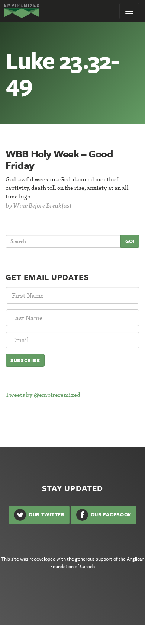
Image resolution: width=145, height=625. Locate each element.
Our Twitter (45, 514)
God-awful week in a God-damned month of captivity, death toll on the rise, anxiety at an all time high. (67, 188)
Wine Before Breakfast (42, 205)
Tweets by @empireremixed (43, 394)
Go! (130, 241)
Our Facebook (110, 514)
